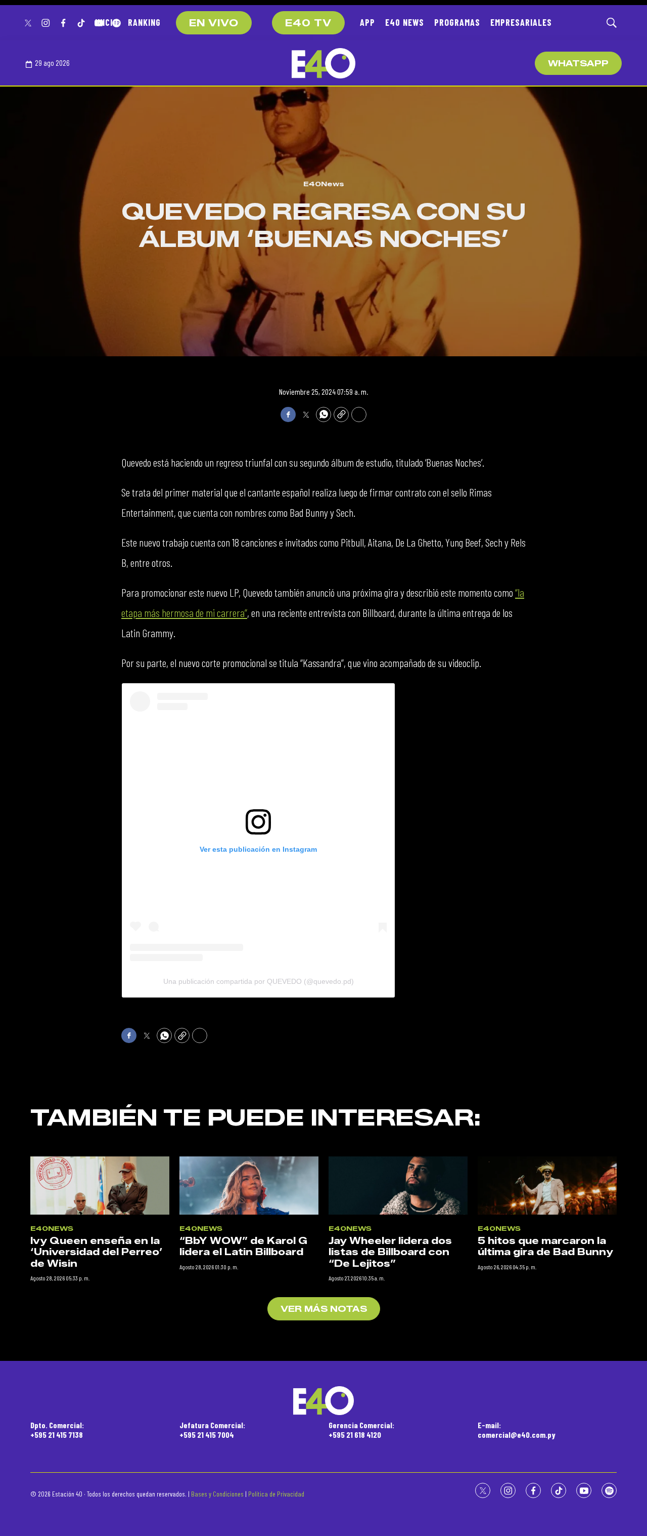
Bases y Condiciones (217, 1493)
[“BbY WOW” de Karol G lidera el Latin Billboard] (248, 1185)
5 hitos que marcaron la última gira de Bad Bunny (545, 1246)
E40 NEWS (404, 22)
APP (367, 22)
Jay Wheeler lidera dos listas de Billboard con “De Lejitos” (390, 1252)
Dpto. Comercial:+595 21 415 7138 (57, 1429)
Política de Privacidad (276, 1493)
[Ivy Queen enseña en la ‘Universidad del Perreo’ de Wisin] (99, 1185)
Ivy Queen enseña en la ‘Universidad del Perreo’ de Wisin (96, 1252)
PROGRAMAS (457, 22)
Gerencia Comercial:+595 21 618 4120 (361, 1429)
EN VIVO (214, 23)
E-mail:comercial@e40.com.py (517, 1429)
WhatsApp (578, 63)
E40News (323, 184)
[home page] (323, 63)
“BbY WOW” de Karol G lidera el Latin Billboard (243, 1246)
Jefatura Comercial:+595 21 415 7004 (212, 1429)
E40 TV (308, 23)
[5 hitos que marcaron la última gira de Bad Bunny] (547, 1185)
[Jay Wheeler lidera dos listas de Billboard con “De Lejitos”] (398, 1185)
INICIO (106, 22)
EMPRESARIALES (521, 22)
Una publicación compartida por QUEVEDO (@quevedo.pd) (258, 981)
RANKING (144, 22)
